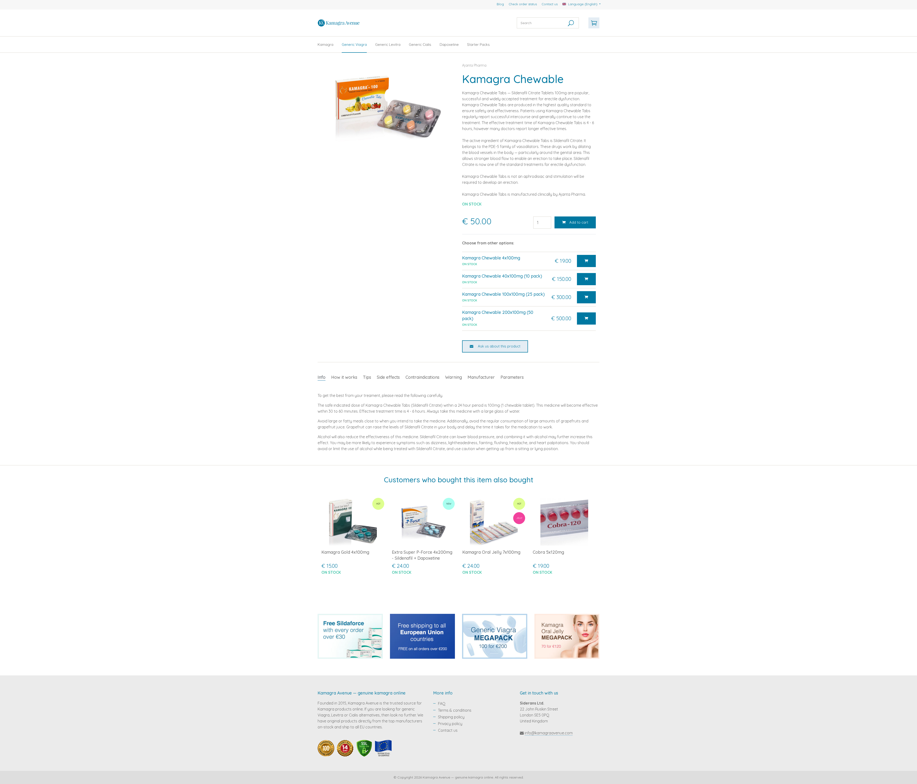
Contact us (550, 4)
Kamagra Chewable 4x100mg (491, 258)
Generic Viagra (354, 44)
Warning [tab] (453, 377)
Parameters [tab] (512, 377)
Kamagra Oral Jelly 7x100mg (491, 552)
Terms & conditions (454, 710)
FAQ (441, 703)
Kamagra (325, 44)
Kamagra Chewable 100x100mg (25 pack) (503, 294)
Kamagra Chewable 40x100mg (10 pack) (502, 276)
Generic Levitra (387, 44)
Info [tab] (321, 377)
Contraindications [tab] (422, 377)
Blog (500, 4)
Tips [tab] (367, 377)
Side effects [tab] (388, 377)
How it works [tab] (344, 377)
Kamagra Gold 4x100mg (345, 552)
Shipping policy (451, 717)
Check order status (523, 4)
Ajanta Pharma (474, 65)
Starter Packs (478, 44)
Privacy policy (450, 723)
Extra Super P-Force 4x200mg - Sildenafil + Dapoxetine (422, 555)
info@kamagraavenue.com (549, 733)
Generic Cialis (420, 44)
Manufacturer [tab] (481, 377)
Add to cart (578, 222)
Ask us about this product (498, 346)
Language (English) (582, 4)
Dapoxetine (449, 44)
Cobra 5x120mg (548, 552)
